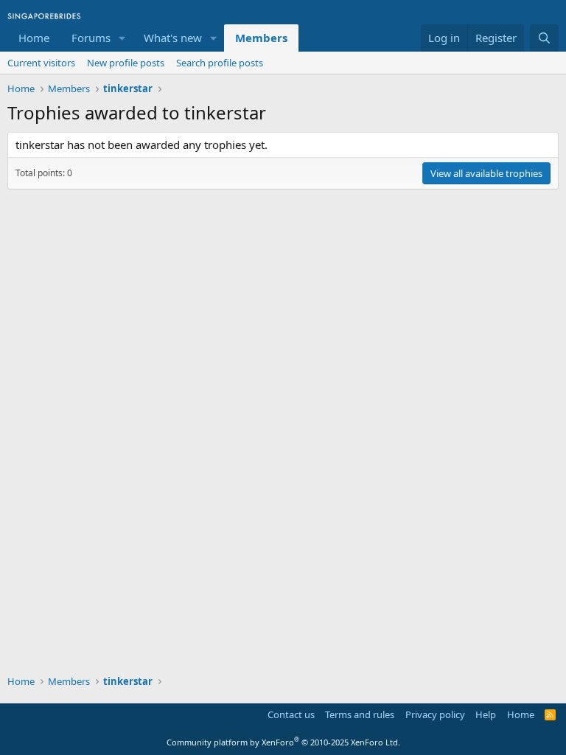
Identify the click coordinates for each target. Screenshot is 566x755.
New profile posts (125, 62)
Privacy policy (435, 714)
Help (485, 714)
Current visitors (41, 62)
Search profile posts (219, 62)
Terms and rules (359, 714)
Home (33, 37)
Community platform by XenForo (283, 742)
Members (261, 37)
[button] (122, 38)
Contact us (291, 714)
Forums (91, 37)
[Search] (544, 38)
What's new (173, 37)
